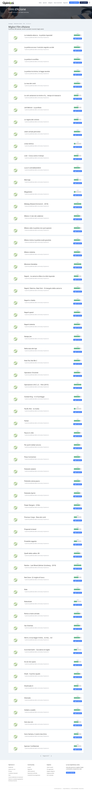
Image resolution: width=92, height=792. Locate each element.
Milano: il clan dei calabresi (33, 216)
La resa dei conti (30, 83)
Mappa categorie (51, 771)
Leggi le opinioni (77, 38)
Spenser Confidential (31, 746)
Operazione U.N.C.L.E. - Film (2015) (36, 385)
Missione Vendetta (30, 264)
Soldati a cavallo (29, 710)
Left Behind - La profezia (32, 107)
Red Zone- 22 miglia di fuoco (34, 577)
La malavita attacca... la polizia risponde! (38, 35)
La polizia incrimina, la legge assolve (37, 71)
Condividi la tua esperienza (34, 775)
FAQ (9, 775)
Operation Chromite (31, 373)
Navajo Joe (28, 336)
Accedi (89, 2)
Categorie (50, 2)
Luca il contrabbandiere (32, 168)
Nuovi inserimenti (58, 2)
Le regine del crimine (31, 120)
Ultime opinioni (31, 771)
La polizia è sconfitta (31, 59)
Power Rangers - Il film (32, 505)
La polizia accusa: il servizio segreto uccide (39, 47)
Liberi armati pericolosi (32, 132)
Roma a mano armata (31, 613)
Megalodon (28, 192)
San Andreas (28, 626)
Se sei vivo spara (30, 662)
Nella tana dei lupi (30, 348)
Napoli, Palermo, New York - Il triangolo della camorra (43, 288)
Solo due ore (28, 722)
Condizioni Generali (13, 773)
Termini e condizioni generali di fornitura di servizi (15, 779)
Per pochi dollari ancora (32, 445)
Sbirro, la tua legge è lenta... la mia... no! (38, 638)
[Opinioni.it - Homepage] (8, 3)
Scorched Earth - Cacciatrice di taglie (37, 650)
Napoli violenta (29, 324)
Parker (26, 421)
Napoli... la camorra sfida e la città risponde (39, 276)
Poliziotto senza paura (32, 481)
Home (40, 2)
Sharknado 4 (28, 686)
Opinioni (45, 2)
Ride (25, 589)
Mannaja (27, 180)
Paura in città (28, 433)
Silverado (27, 698)
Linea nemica (29, 144)
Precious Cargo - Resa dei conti (35, 517)
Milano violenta (29, 252)
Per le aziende (84, 2)
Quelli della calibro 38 (31, 553)
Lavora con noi (11, 769)
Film (24, 23)
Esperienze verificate (32, 773)
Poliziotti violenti (30, 469)
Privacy (10, 771)
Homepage (10, 23)
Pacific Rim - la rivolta (31, 409)
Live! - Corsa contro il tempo (34, 156)
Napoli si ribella (29, 300)
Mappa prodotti (50, 773)
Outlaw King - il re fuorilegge (34, 397)
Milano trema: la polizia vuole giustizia (37, 240)
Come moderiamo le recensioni (15, 777)
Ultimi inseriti (50, 767)
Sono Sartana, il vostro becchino (35, 734)
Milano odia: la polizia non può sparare (37, 228)
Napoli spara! (29, 312)
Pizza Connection (30, 457)
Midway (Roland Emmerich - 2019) (36, 204)
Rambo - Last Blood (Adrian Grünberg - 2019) (40, 565)
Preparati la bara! (30, 529)
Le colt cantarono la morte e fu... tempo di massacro (42, 95)
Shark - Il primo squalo (32, 674)
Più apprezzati (50, 769)
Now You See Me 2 (30, 360)
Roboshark (28, 601)
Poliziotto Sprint (29, 493)
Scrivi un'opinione (74, 2)
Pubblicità (10, 767)
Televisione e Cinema (18, 23)
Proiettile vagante (30, 541)
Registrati (65, 2)
